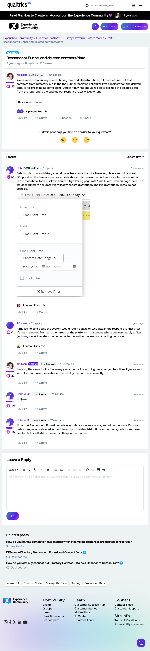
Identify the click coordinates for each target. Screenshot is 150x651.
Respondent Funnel (30, 102)
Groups (47, 608)
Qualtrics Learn (84, 620)
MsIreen (22, 74)
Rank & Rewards (53, 616)
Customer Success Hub (89, 604)
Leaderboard (51, 620)
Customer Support (127, 608)
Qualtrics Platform (48, 38)
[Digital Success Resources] (140, 5)
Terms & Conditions (127, 620)
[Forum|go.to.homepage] (48, 26)
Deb (19, 168)
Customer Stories (85, 608)
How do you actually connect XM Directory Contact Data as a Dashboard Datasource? (62, 563)
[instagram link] (6, 622)
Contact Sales (124, 604)
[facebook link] (10, 622)
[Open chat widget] (141, 643)
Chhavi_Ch (24, 394)
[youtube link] (25, 622)
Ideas (46, 612)
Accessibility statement (130, 624)
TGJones (22, 323)
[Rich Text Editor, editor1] (75, 491)
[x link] (14, 622)
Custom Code (33, 583)
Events (47, 604)
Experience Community (18, 38)
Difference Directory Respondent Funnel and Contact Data (44, 552)
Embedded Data (95, 583)
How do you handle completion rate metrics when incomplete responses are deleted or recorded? (69, 541)
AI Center (80, 616)
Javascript (12, 583)
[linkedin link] (19, 622)
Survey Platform (16, 546)
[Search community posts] (87, 6)
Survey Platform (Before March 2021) (88, 38)
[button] (4, 27)
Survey (75, 583)
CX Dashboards (16, 557)
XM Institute (82, 612)
